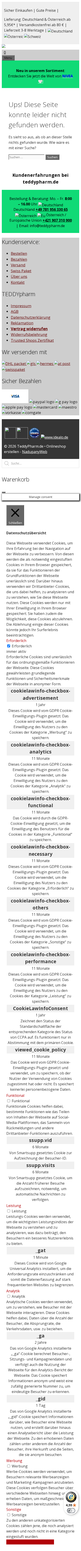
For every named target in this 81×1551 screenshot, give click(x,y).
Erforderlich (22, 646)
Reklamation (22, 323)
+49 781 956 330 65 (52, 209)
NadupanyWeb (34, 451)
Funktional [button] (15, 1095)
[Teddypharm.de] (14, 46)
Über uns (19, 276)
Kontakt (18, 282)
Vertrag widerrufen (29, 328)
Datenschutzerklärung (30, 317)
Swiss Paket (21, 270)
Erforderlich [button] (16, 640)
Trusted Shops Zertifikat (32, 340)
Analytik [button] (13, 1290)
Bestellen (19, 253)
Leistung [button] (13, 1205)
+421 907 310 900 (57, 220)
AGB (14, 311)
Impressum (21, 305)
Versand (18, 264)
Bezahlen (19, 259)
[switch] (71, 1510)
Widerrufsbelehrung (29, 334)
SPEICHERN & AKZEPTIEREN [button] (30, 1541)
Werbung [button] (14, 1460)
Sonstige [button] (13, 1509)
